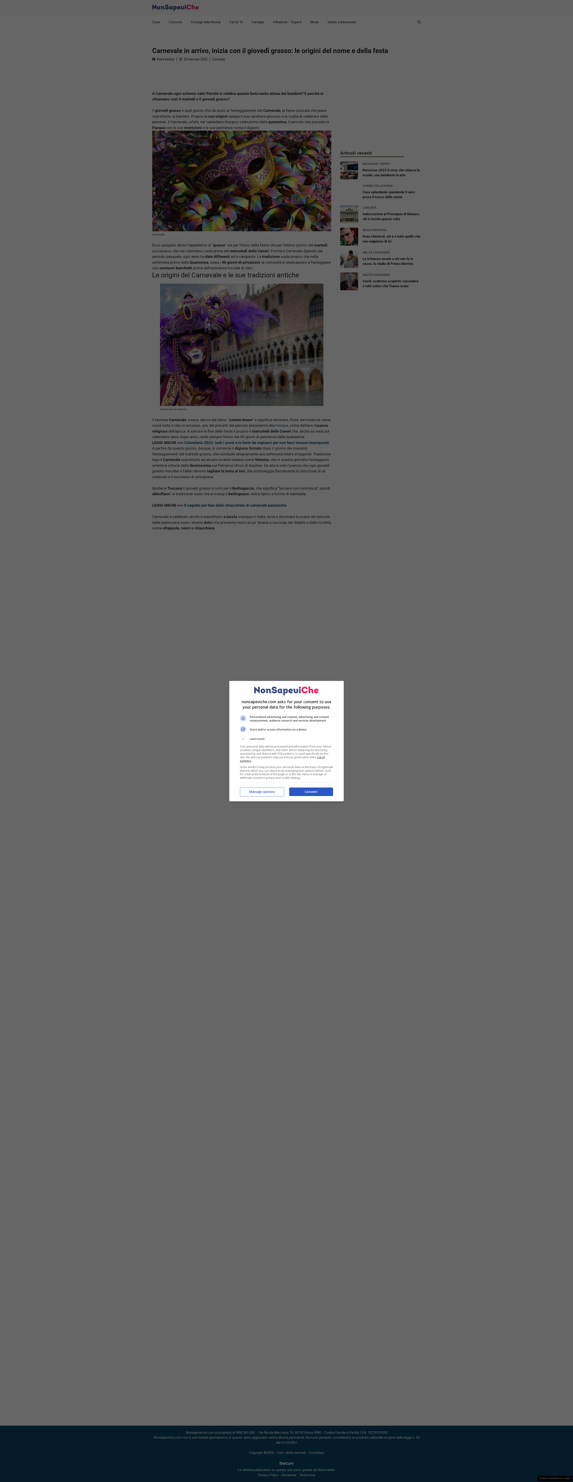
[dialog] (286, 741)
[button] (286, 739)
